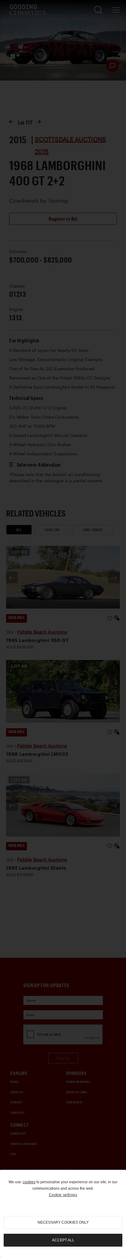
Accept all (63, 1240)
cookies (29, 1182)
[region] (63, 1213)
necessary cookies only (63, 1222)
